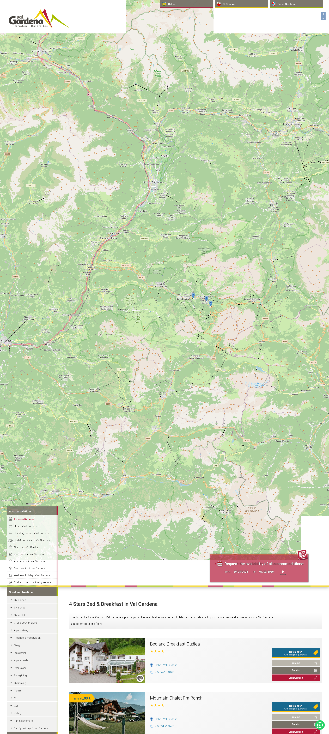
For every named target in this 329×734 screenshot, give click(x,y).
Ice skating (20, 652)
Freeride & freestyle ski (27, 637)
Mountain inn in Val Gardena (30, 568)
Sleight (18, 645)
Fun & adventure (23, 720)
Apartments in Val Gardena (29, 561)
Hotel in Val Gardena (25, 526)
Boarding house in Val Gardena (31, 533)
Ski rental (19, 615)
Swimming (20, 683)
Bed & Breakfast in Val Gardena (32, 540)
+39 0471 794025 (164, 672)
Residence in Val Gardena (29, 554)
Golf (16, 705)
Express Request (24, 519)
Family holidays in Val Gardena (31, 728)
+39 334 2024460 (164, 726)
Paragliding (20, 675)
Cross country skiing (26, 622)
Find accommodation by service (32, 582)
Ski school (20, 607)
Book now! (295, 653)
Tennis (18, 690)
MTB (16, 698)
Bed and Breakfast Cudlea (175, 644)
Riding (17, 713)
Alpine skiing (21, 630)
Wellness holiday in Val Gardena (32, 575)
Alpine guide (21, 660)
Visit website (296, 677)
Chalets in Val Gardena (27, 547)
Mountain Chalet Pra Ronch (176, 698)
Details (296, 670)
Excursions (20, 668)
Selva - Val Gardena (166, 665)
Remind (295, 663)
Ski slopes (20, 600)
